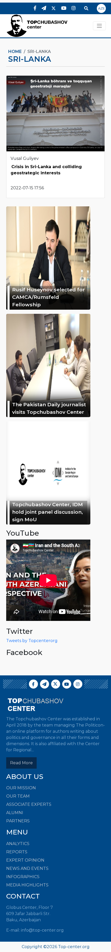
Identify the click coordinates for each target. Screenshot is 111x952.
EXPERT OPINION (25, 860)
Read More (21, 762)
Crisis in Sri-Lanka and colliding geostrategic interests (46, 169)
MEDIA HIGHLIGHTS (27, 885)
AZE (101, 8)
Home (15, 51)
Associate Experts (28, 804)
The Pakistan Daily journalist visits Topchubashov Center (49, 408)
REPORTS (16, 851)
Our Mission (21, 787)
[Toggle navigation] (99, 25)
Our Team (18, 796)
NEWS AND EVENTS (27, 868)
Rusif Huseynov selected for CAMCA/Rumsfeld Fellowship (48, 297)
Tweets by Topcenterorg (32, 640)
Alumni (14, 812)
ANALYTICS (17, 843)
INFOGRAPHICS (22, 876)
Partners (18, 820)
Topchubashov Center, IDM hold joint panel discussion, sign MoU (47, 511)
